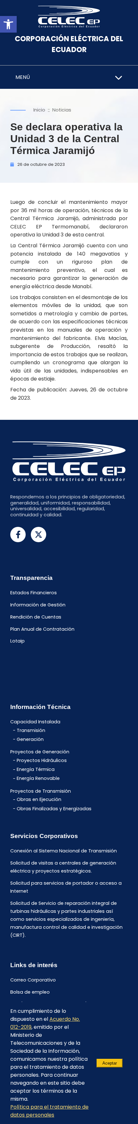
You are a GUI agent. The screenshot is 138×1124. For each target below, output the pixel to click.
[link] (8, 24)
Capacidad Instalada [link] (35, 722)
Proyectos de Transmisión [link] (40, 791)
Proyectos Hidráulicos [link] (42, 760)
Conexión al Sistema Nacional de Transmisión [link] (63, 851)
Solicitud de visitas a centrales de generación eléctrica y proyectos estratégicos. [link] (63, 867)
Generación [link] (30, 739)
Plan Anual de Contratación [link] (42, 629)
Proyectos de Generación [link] (39, 752)
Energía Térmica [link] (36, 769)
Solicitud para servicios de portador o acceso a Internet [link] (66, 887)
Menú (22, 77)
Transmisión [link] (31, 730)
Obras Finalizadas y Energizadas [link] (54, 808)
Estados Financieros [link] (33, 593)
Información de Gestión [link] (37, 605)
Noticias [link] (61, 110)
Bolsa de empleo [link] (30, 992)
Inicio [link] (39, 110)
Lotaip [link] (17, 641)
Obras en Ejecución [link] (39, 800)
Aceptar (109, 1063)
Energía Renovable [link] (38, 778)
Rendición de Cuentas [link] (35, 617)
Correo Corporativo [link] (33, 980)
